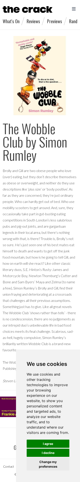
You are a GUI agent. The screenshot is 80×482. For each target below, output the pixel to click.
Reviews (33, 21)
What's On (11, 21)
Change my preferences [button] (48, 464)
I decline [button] (48, 453)
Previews (54, 21)
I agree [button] (48, 444)
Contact (8, 466)
